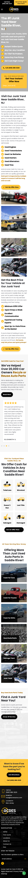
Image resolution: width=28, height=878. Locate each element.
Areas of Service (9, 717)
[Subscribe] (25, 858)
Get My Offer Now (12, 187)
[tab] (1, 445)
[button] (2, 9)
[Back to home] (14, 9)
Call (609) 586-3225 (12, 68)
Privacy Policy (18, 871)
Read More (7, 394)
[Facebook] (2, 863)
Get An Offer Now (12, 530)
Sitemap (4, 874)
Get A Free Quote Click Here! (21, 2)
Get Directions (14, 775)
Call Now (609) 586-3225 (7, 2)
